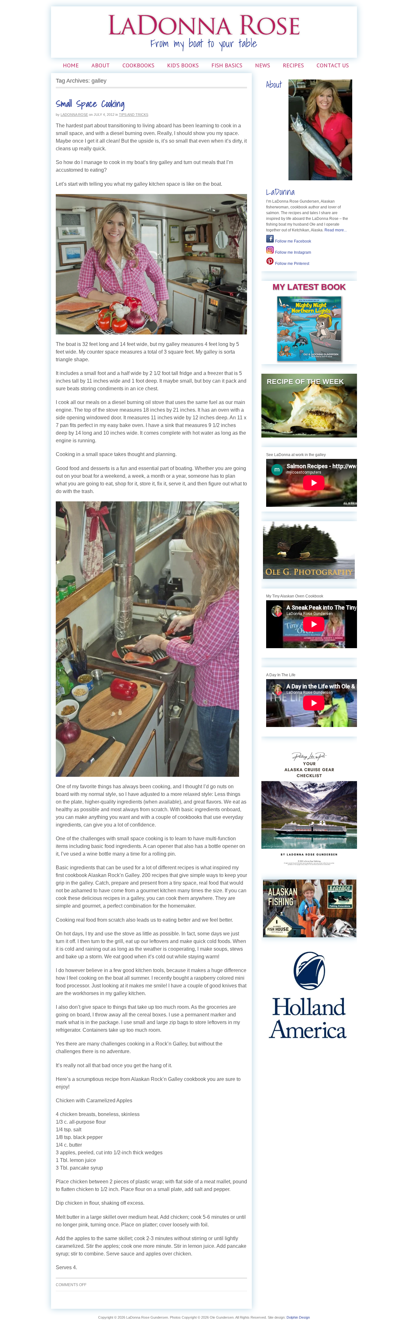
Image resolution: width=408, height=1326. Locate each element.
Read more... (335, 230)
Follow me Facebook (293, 241)
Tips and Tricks (133, 114)
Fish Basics (226, 65)
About (100, 65)
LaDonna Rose (74, 114)
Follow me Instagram (293, 252)
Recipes (293, 65)
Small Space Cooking (90, 103)
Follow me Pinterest (292, 263)
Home (71, 65)
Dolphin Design (298, 1317)
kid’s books (183, 65)
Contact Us (333, 65)
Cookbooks (138, 65)
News (262, 65)
